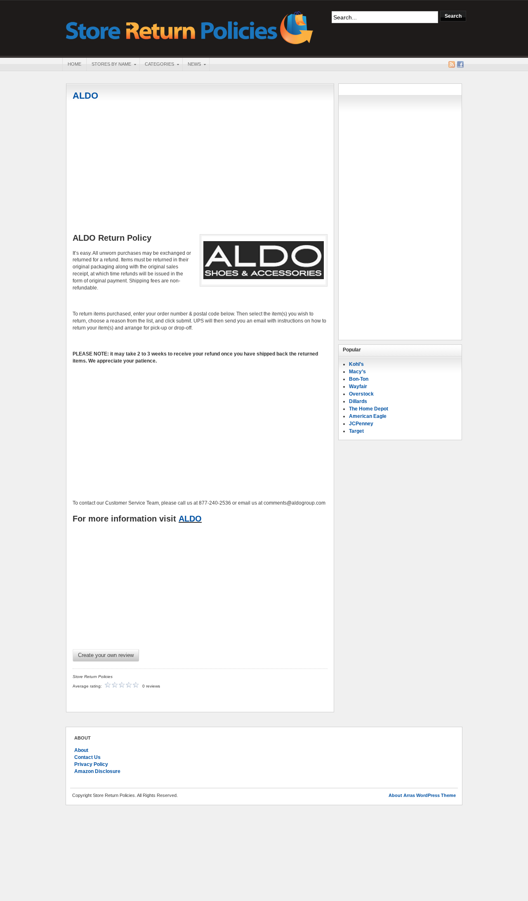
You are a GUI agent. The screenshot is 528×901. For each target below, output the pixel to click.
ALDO (85, 95)
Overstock (361, 394)
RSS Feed (451, 64)
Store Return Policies (190, 27)
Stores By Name (108, 65)
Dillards (358, 401)
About (81, 750)
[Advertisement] (200, 168)
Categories (156, 65)
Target (356, 431)
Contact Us (87, 757)
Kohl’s (356, 364)
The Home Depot (368, 409)
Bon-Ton (358, 379)
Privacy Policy (91, 764)
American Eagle (368, 416)
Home (74, 64)
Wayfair (358, 386)
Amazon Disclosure (97, 771)
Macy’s (357, 372)
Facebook (460, 64)
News (191, 65)
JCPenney (361, 424)
